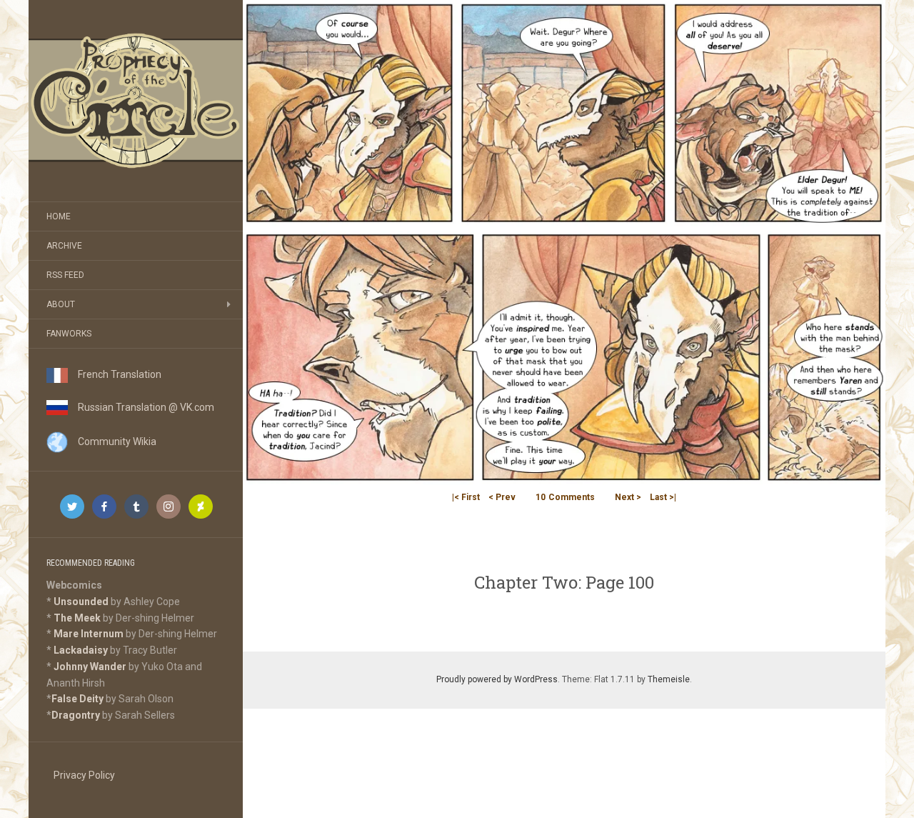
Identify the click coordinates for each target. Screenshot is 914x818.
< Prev (502, 497)
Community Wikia (112, 441)
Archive (64, 246)
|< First (466, 497)
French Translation (114, 374)
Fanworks (68, 334)
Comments (565, 497)
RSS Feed (65, 275)
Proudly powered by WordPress (497, 679)
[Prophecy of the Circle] (136, 100)
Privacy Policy (84, 775)
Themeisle (669, 679)
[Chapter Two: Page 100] (564, 241)
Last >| (663, 497)
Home (58, 216)
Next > (628, 497)
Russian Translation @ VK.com (141, 407)
